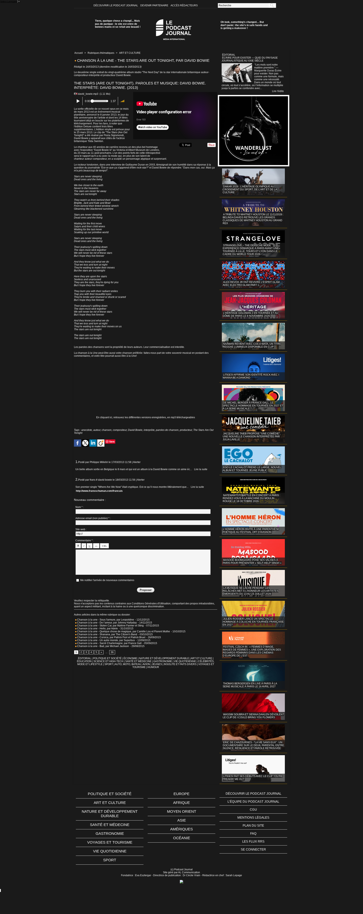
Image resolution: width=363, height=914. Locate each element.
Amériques (181, 829)
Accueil (78, 52)
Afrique (181, 803)
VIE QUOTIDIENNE (185, 661)
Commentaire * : (84, 540)
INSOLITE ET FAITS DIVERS (180, 664)
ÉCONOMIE (130, 658)
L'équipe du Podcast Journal (253, 801)
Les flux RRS (253, 841)
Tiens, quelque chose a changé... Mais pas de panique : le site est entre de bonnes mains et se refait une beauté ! (118, 23)
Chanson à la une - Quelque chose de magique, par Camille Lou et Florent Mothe (123, 631)
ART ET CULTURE (130, 52)
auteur (96, 430)
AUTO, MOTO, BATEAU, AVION (132, 664)
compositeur (120, 430)
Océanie (181, 838)
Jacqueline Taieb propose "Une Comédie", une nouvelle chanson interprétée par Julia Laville (251, 436)
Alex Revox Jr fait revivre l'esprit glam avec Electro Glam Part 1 (251, 284)
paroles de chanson (167, 430)
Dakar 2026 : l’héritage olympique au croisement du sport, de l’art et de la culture (250, 189)
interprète (149, 430)
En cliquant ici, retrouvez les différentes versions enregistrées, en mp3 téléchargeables (145, 417)
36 (112, 652)
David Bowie (135, 430)
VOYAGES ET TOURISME (109, 842)
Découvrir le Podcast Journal (116, 5)
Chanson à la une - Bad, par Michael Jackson (103, 646)
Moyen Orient (181, 811)
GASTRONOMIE (162, 661)
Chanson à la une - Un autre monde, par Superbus (105, 640)
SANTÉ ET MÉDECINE (138, 661)
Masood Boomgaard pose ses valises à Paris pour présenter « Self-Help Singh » (252, 561)
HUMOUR (153, 667)
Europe (181, 794)
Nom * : (79, 507)
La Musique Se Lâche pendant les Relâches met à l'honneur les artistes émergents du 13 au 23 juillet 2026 (250, 591)
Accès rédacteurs (184, 5)
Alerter (137, 462)
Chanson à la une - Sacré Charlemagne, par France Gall (109, 643)
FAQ (253, 833)
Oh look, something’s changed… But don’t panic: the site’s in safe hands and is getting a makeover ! (244, 25)
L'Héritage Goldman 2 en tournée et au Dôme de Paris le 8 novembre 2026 (250, 314)
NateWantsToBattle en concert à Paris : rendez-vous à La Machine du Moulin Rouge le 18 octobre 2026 (251, 498)
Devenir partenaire (154, 5)
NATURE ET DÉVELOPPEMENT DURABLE (164, 658)
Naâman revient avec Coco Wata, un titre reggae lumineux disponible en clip (252, 345)
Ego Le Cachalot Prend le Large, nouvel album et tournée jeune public (252, 469)
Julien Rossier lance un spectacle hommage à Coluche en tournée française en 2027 (253, 621)
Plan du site (253, 825)
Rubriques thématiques (101, 52)
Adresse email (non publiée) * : (93, 518)
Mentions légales (253, 817)
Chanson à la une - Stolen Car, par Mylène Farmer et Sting (110, 625)
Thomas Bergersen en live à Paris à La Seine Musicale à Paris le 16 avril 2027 (250, 685)
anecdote (86, 430)
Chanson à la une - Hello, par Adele (97, 628)
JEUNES (157, 664)
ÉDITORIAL (84, 658)
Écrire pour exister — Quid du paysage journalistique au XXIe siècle (250, 59)
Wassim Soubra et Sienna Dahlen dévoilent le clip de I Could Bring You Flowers (253, 716)
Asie (181, 820)
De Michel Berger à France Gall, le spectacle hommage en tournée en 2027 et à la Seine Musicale (253, 405)
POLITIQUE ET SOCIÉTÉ (107, 658)
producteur (186, 430)
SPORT (108, 664)
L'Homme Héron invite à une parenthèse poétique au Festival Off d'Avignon (251, 531)
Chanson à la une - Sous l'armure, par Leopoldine (105, 619)
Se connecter (253, 849)
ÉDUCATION (84, 661)
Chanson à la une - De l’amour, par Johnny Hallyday (106, 622)
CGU (253, 809)
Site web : (81, 529)
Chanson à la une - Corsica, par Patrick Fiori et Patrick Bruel (110, 637)
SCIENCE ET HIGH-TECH (108, 661)
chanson (107, 430)
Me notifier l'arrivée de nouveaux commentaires (107, 580)
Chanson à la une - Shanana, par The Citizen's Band (107, 634)
